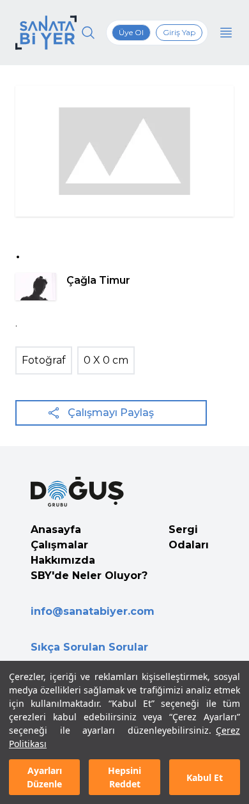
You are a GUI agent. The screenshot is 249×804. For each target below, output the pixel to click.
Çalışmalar (59, 545)
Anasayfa (56, 529)
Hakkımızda (63, 560)
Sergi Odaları (189, 537)
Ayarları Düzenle (44, 777)
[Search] (88, 32)
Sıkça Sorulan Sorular (89, 647)
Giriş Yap (179, 32)
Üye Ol (131, 32)
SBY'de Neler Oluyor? (89, 575)
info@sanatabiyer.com (93, 611)
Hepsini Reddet (124, 777)
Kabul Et (204, 777)
